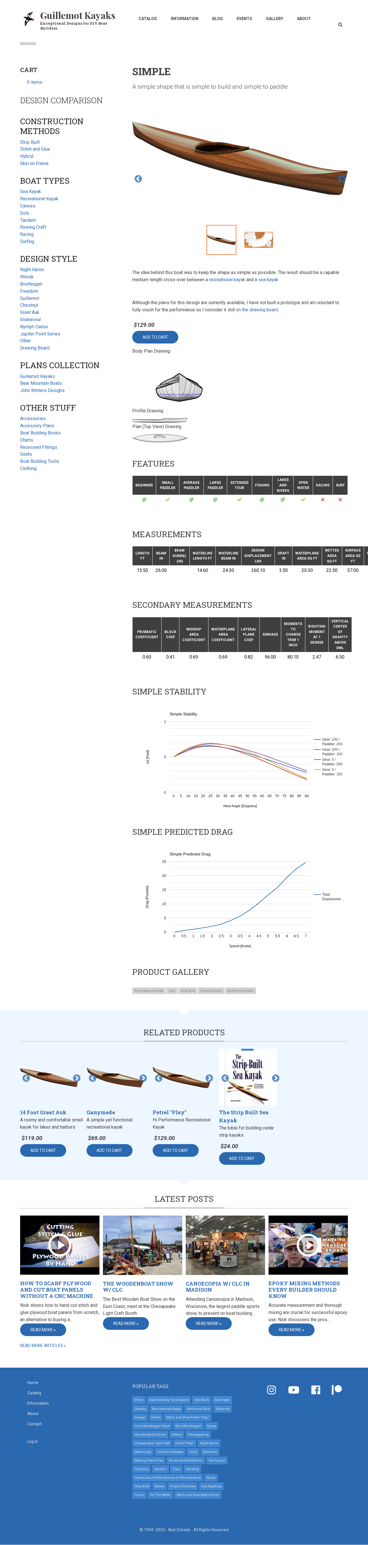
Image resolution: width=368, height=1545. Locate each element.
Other (25, 340)
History (177, 1435)
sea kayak (268, 279)
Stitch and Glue (35, 149)
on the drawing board (257, 310)
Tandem (28, 220)
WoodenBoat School (150, 1435)
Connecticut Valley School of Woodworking (168, 1478)
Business (210, 1452)
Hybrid (26, 156)
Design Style (48, 258)
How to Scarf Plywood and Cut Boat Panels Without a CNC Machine (56, 1289)
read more (41, 1329)
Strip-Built (142, 1486)
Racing (27, 234)
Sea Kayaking (211, 1486)
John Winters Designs (42, 390)
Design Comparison (61, 100)
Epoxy (211, 1426)
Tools (193, 1452)
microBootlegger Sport (152, 1426)
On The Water (160, 1495)
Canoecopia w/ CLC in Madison (218, 1287)
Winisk (27, 277)
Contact (34, 1424)
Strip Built (188, 991)
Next (342, 179)
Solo (171, 991)
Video (139, 1400)
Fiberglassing (198, 1435)
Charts (26, 440)
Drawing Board (211, 991)
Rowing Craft (33, 227)
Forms (139, 1495)
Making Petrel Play (149, 1460)
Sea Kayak (30, 191)
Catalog (148, 18)
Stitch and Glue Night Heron (198, 1495)
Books (159, 1486)
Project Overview (182, 1486)
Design (140, 1417)
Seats (26, 454)
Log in (32, 1441)
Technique (216, 1460)
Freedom (29, 291)
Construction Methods (51, 126)
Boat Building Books (40, 433)
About (304, 18)
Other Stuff (48, 407)
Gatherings (143, 1452)
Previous (138, 179)
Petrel (155, 1417)
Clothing (28, 468)
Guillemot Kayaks (77, 15)
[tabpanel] (240, 159)
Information (184, 18)
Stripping (222, 1409)
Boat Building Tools (39, 461)
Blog (217, 18)
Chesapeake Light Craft (152, 1443)
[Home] (28, 18)
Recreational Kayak (149, 991)
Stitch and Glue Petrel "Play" (187, 1417)
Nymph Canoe (34, 326)
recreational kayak (227, 279)
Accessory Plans (37, 425)
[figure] (240, 756)
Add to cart (155, 337)
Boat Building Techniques (169, 1400)
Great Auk (29, 312)
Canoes (27, 206)
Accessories (33, 418)
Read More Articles (41, 1345)
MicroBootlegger (188, 1426)
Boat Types (45, 180)
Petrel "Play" (184, 1443)
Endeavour (30, 319)
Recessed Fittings (38, 447)
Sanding (192, 1469)
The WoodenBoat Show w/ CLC (138, 1287)
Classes (140, 1409)
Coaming (141, 1469)
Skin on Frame (34, 163)
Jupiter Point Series (40, 334)
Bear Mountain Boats (41, 383)
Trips (176, 1469)
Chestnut (29, 305)
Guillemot (29, 298)
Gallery (274, 18)
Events (244, 18)
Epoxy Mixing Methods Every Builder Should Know (304, 1289)
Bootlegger (31, 284)
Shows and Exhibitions (186, 1460)
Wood (210, 1478)
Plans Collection (59, 365)
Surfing (27, 241)
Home (32, 1382)
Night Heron (32, 269)
